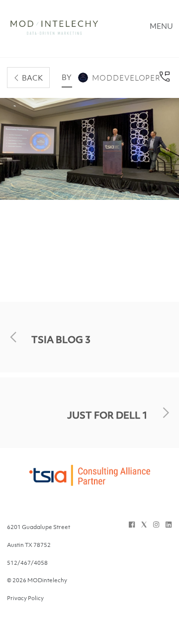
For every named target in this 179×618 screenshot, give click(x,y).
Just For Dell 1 (107, 415)
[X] (144, 525)
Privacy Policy (25, 598)
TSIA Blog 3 (60, 340)
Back (32, 78)
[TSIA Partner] (89, 481)
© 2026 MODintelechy (37, 580)
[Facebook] (132, 525)
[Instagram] (156, 525)
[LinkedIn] (169, 525)
